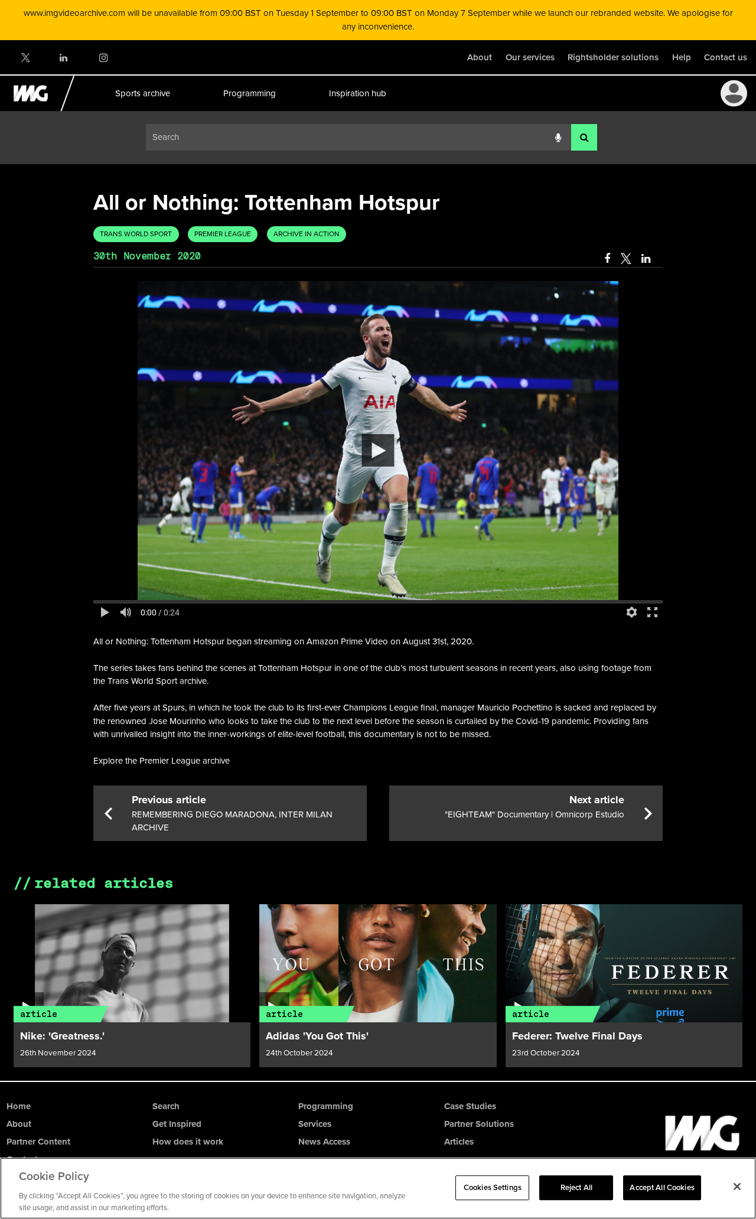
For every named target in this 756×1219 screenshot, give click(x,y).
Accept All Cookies (662, 1187)
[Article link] (132, 963)
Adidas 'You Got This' (317, 1036)
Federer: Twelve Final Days (577, 1036)
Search (166, 1106)
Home (18, 1106)
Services (314, 1123)
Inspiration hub (357, 93)
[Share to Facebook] (607, 258)
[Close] (737, 1187)
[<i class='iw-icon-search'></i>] (584, 137)
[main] (378, 622)
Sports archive (142, 93)
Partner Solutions (479, 1123)
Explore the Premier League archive (161, 760)
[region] (378, 1188)
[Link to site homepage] (37, 108)
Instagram (103, 58)
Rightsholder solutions (613, 57)
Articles (459, 1141)
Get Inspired (176, 1123)
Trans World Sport (136, 234)
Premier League (222, 234)
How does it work (187, 1141)
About (479, 57)
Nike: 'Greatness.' (62, 1036)
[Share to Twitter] (626, 258)
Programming (249, 93)
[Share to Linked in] (646, 258)
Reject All (576, 1187)
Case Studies (470, 1106)
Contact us (725, 57)
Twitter (25, 58)
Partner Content (38, 1141)
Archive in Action (306, 234)
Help (681, 57)
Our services (530, 57)
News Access (324, 1141)
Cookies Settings (493, 1187)
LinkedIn (64, 58)
